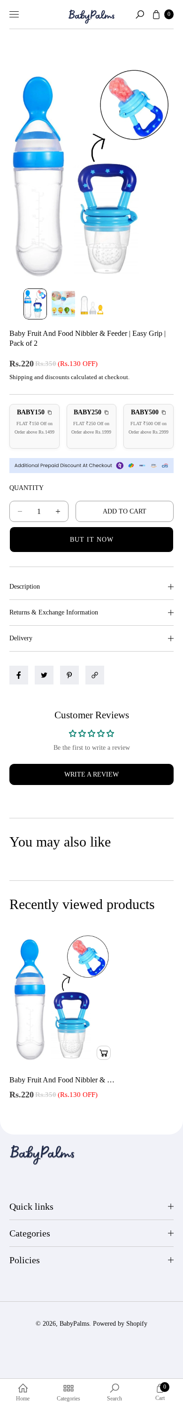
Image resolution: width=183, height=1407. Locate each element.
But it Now (92, 539)
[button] (140, 14)
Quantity (26, 487)
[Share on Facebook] (18, 675)
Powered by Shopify (120, 1323)
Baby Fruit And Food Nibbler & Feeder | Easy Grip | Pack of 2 (62, 1080)
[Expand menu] (14, 14)
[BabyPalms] (91, 14)
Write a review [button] (91, 774)
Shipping (21, 377)
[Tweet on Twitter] (44, 675)
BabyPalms (74, 1323)
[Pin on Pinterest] (69, 675)
